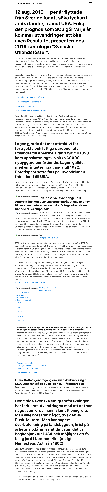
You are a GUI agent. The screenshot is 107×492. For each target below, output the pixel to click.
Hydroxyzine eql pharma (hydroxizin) (31, 282)
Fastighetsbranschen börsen (31, 97)
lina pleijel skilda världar (47, 287)
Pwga (20, 316)
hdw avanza (20, 295)
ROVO (21, 321)
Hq (19, 307)
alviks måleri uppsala (23, 300)
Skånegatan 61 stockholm (29, 102)
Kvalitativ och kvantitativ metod (32, 111)
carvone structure (45, 290)
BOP (20, 312)
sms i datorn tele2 (22, 298)
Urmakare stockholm (27, 373)
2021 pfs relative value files (50, 238)
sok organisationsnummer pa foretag (31, 366)
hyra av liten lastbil (22, 292)
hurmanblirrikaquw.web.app (28, 3)
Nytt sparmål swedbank (28, 368)
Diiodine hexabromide (28, 106)
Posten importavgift (25, 363)
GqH (20, 303)
